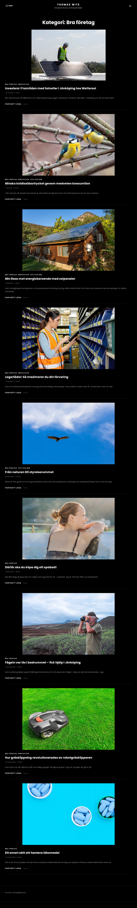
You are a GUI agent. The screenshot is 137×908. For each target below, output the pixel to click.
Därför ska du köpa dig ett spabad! (31, 567)
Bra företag (11, 84)
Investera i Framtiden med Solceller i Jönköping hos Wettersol (50, 88)
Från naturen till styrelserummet (29, 472)
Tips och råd (36, 179)
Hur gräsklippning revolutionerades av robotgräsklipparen (48, 758)
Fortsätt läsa (16, 104)
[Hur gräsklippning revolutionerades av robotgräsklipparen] (68, 719)
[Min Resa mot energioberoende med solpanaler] (68, 240)
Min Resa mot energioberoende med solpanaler (40, 279)
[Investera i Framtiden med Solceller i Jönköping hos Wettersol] (68, 55)
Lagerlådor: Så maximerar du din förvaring (36, 377)
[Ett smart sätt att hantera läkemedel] (68, 814)
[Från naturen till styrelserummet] (68, 433)
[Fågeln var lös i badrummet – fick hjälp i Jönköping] (68, 624)
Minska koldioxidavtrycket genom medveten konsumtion (47, 183)
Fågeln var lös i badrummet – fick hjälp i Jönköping (43, 662)
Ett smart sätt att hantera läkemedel (32, 853)
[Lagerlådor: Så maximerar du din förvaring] (68, 338)
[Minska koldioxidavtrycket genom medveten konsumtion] (68, 145)
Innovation (23, 84)
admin (18, 93)
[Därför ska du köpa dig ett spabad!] (68, 528)
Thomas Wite (68, 4)
